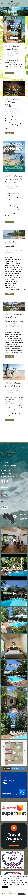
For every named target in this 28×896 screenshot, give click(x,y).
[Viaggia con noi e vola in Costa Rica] (14, 156)
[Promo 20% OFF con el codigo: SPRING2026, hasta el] (14, 673)
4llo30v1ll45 (17, 54)
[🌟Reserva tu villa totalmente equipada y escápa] (14, 540)
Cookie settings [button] (11, 893)
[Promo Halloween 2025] (14, 88)
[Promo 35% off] (14, 234)
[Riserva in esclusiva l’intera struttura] (14, 306)
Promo (7, 54)
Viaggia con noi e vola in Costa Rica (13, 179)
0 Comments (9, 55)
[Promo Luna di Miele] (14, 372)
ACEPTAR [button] (5, 887)
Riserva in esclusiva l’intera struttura (14, 317)
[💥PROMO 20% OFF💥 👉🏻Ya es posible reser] (14, 700)
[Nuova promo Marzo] (14, 29)
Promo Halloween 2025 (12, 102)
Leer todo (22, 893)
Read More (9, 72)
